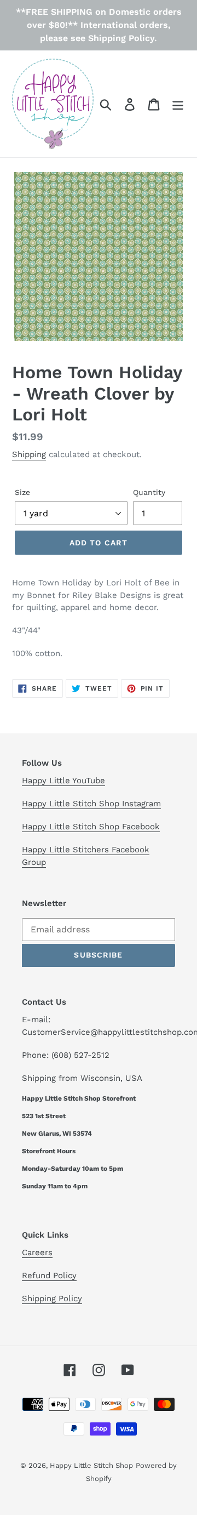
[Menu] (178, 104)
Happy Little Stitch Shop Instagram (91, 803)
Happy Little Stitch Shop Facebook (91, 826)
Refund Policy (49, 1275)
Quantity (149, 492)
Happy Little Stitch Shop (91, 1465)
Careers (37, 1252)
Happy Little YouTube (63, 780)
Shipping (29, 454)
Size (22, 492)
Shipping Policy (52, 1298)
